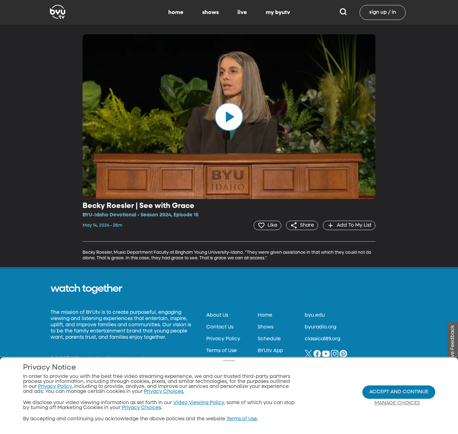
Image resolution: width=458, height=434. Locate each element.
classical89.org (322, 339)
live (242, 12)
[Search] (343, 12)
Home (265, 315)
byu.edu (315, 315)
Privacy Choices (141, 407)
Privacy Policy (223, 339)
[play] (229, 116)
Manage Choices (397, 403)
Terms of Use (221, 350)
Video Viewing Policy (198, 402)
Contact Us (219, 327)
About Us (217, 315)
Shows (265, 327)
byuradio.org (320, 327)
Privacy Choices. (164, 391)
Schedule (269, 339)
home (176, 12)
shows (210, 12)
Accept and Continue (398, 391)
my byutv (278, 12)
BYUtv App (270, 350)
